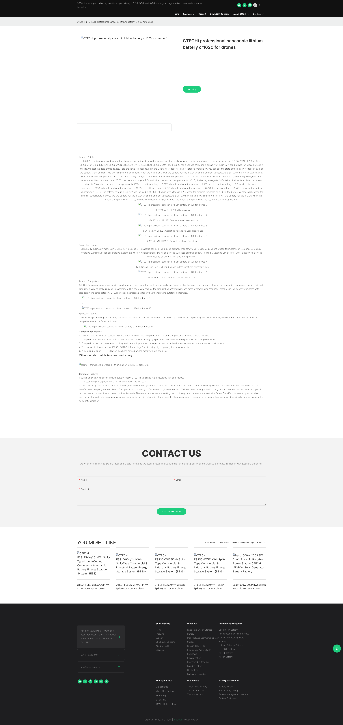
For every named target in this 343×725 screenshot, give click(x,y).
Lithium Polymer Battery (231, 645)
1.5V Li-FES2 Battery (166, 704)
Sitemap (178, 719)
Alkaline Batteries (195, 690)
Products (261, 542)
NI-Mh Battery (226, 656)
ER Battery (161, 699)
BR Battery (161, 695)
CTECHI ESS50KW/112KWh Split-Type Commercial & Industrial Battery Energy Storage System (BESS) (209, 586)
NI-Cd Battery (226, 653)
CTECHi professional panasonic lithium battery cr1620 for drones (120, 21)
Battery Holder (226, 686)
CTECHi (81, 21)
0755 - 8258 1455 (90, 654)
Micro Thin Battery (165, 691)
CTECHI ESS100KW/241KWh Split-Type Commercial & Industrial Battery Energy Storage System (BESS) (132, 586)
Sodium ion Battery (228, 629)
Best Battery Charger (229, 690)
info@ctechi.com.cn (90, 667)
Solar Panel (210, 542)
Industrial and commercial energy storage (235, 542)
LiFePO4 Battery (227, 649)
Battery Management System (233, 694)
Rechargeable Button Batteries (234, 633)
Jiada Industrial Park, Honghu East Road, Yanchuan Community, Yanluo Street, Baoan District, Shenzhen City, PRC (98, 636)
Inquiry (192, 89)
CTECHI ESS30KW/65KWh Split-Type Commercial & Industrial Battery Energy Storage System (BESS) (170, 586)
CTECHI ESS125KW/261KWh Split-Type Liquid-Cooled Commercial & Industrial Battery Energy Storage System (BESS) (93, 586)
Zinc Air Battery (195, 694)
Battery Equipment (228, 698)
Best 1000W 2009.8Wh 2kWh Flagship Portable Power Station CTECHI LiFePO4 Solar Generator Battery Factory (249, 586)
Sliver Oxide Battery (197, 686)
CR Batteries (162, 686)
